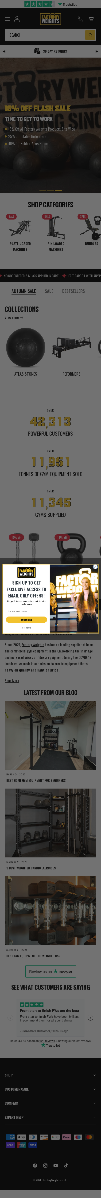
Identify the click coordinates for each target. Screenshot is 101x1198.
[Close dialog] (95, 567)
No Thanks (26, 627)
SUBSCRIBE (26, 619)
